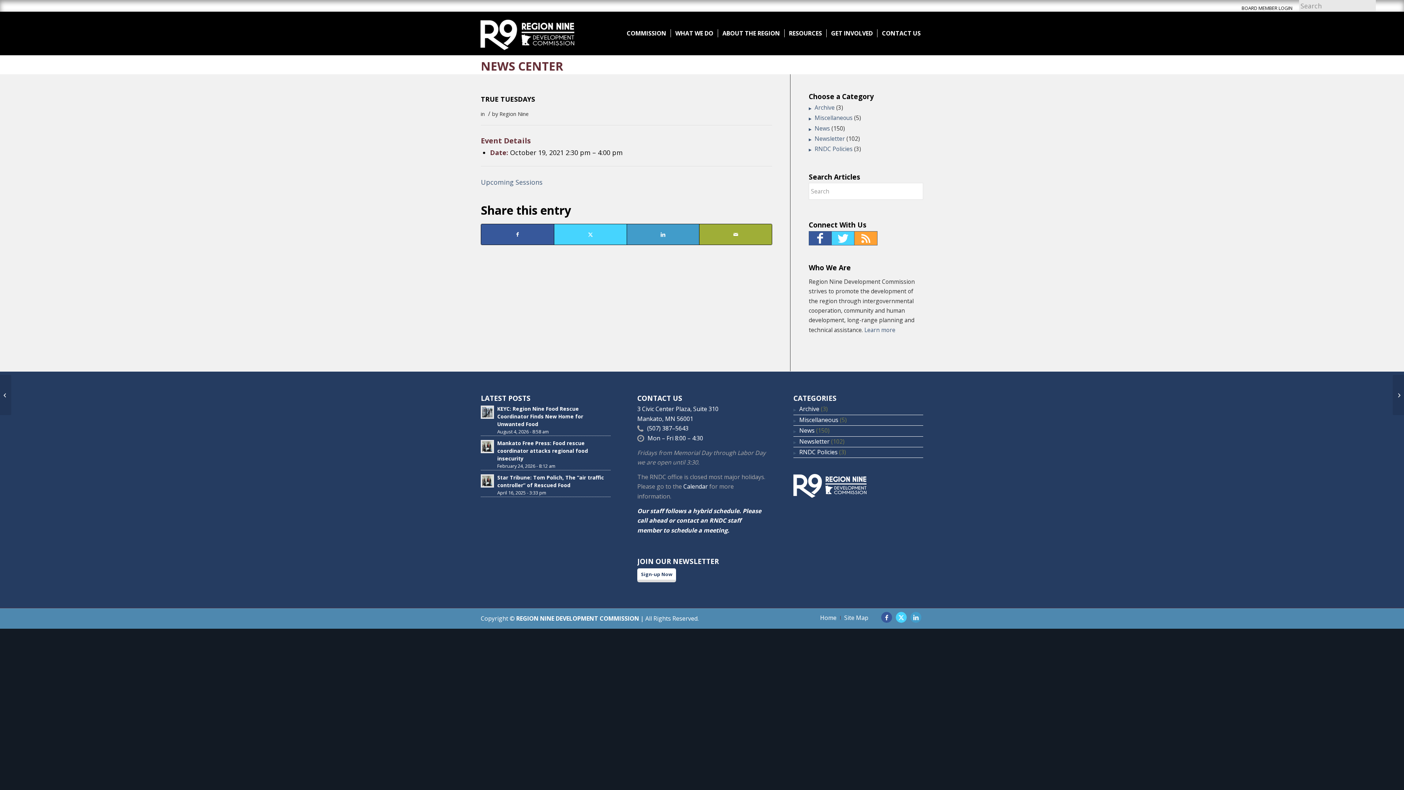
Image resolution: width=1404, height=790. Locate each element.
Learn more (879, 330)
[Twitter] (843, 238)
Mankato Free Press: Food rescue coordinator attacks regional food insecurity (542, 451)
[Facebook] (820, 238)
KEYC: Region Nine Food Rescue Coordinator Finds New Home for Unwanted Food (540, 416)
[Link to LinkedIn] (915, 617)
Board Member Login (1267, 8)
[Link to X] (901, 617)
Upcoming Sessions (512, 182)
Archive (825, 108)
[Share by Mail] (735, 234)
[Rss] (865, 238)
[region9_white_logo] (527, 33)
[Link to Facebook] (886, 617)
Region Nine (514, 113)
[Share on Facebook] (517, 234)
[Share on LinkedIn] (663, 234)
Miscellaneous (834, 118)
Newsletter (830, 139)
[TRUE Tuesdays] (5, 395)
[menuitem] (646, 33)
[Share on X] (590, 234)
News (822, 128)
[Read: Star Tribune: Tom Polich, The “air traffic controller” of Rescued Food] (487, 481)
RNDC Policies (834, 149)
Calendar (695, 486)
